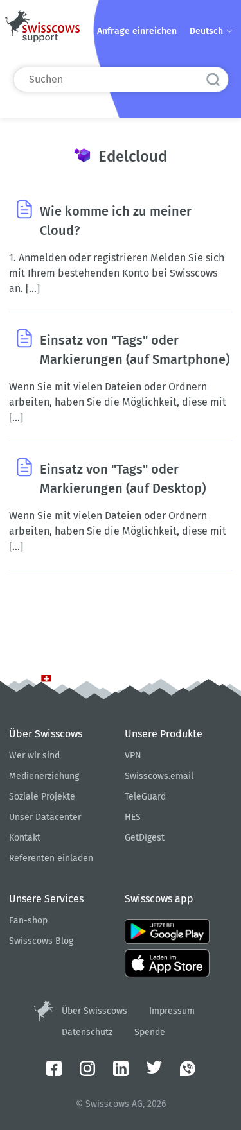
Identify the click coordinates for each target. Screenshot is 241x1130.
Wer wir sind (34, 755)
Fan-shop (28, 920)
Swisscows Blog (41, 941)
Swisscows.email (159, 776)
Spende (149, 1032)
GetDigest (145, 837)
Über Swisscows (94, 1011)
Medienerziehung (44, 776)
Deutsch (208, 31)
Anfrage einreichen (137, 31)
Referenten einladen (51, 858)
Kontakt (24, 837)
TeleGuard (145, 796)
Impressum (172, 1011)
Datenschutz (87, 1032)
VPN (133, 755)
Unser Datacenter (45, 817)
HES (133, 817)
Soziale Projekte (42, 796)
